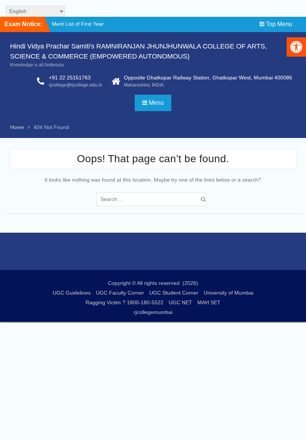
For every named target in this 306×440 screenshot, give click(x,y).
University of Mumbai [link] (228, 293)
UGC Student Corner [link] (174, 293)
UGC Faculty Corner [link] (120, 293)
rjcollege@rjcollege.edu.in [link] (75, 85)
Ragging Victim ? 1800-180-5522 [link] (124, 302)
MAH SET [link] (209, 302)
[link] (296, 47)
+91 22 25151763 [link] (70, 78)
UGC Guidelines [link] (72, 293)
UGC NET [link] (180, 302)
